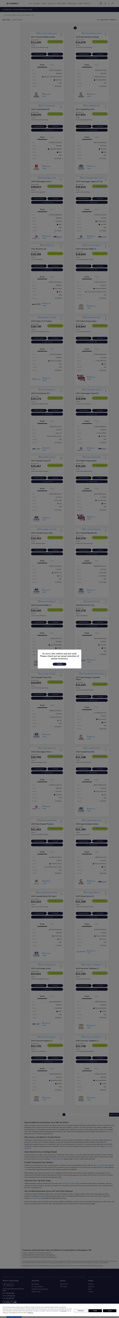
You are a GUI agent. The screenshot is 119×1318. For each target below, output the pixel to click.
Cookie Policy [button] (64, 1311)
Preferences (81, 1310)
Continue (59, 664)
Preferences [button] (30, 1312)
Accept (110, 1310)
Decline (95, 1310)
